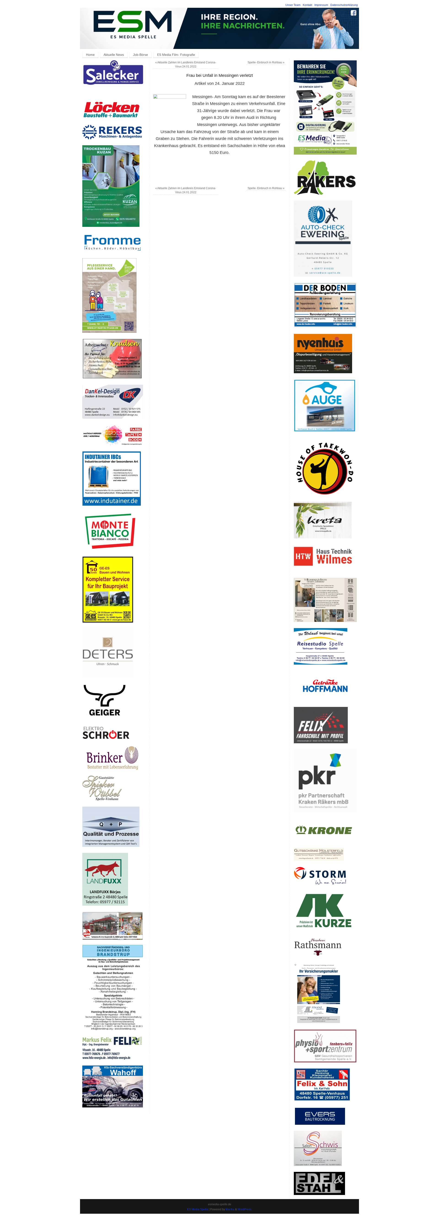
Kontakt (307, 5)
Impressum (321, 5)
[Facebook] (354, 13)
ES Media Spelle (197, 1209)
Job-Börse (140, 54)
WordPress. (245, 1209)
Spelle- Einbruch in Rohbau (266, 62)
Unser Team (292, 5)
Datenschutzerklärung (344, 5)
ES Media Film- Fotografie (176, 54)
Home (90, 54)
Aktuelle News (114, 54)
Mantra (230, 1209)
